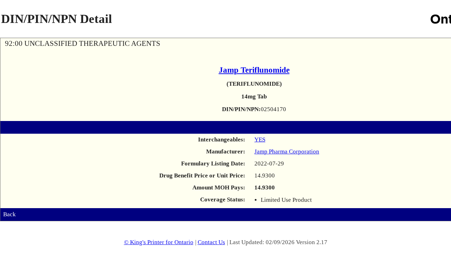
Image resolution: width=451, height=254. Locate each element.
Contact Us (211, 242)
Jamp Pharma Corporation (286, 151)
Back (9, 214)
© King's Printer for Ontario (158, 242)
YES (259, 139)
